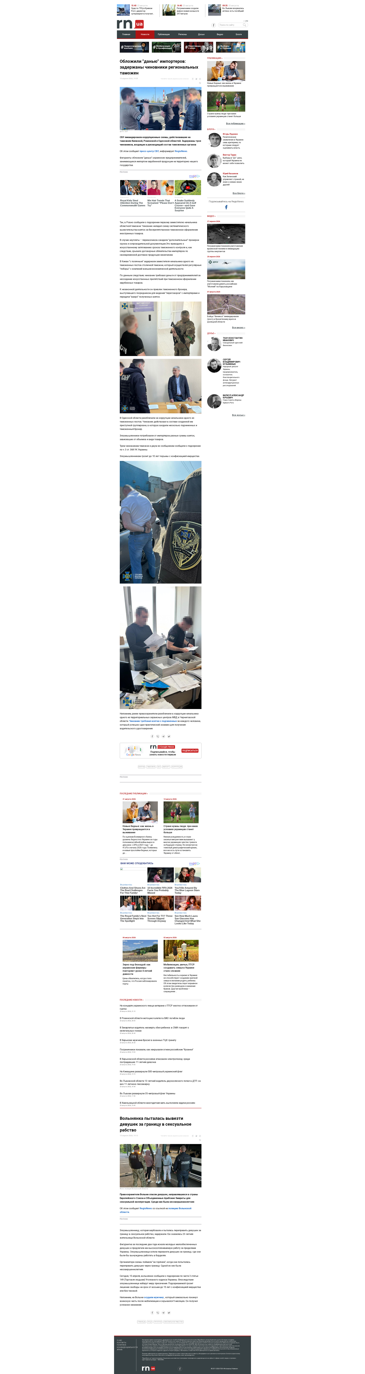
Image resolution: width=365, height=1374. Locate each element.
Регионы (182, 34)
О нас (119, 1340)
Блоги (239, 34)
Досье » (211, 333)
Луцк (149, 1322)
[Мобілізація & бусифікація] (166, 52)
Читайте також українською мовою (175, 79)
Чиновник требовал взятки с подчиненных (153, 721)
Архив (119, 1350)
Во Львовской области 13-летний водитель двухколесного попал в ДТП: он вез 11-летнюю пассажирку (160, 1082)
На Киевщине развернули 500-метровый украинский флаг (151, 1071)
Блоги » (211, 129)
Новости (145, 34)
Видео (220, 34)
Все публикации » (235, 123)
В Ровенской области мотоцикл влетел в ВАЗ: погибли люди (152, 1018)
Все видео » (238, 327)
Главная (126, 34)
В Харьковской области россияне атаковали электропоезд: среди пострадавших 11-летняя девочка (155, 1060)
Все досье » (238, 415)
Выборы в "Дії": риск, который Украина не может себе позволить (233, 160)
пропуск (158, 1322)
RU (247, 21)
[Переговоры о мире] (198, 52)
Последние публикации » (134, 793)
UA (244, 21)
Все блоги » (239, 193)
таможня (151, 767)
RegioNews (181, 151)
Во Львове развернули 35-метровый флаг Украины (147, 1093)
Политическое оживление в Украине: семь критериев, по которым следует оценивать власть (233, 142)
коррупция (177, 767)
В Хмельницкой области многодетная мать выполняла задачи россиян (157, 1103)
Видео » (211, 216)
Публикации (164, 34)
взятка (142, 767)
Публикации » (214, 58)
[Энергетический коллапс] (134, 52)
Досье (201, 34)
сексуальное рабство (173, 1322)
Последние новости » (131, 1000)
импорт (166, 767)
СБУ (158, 767)
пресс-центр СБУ (149, 151)
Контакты (121, 1343)
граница (141, 1322)
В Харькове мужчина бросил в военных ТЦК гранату (148, 1040)
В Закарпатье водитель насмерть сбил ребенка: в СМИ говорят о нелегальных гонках (154, 1029)
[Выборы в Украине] (230, 52)
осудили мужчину (154, 1297)
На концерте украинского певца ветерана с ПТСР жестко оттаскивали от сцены (159, 1007)
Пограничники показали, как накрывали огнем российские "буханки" (156, 1049)
